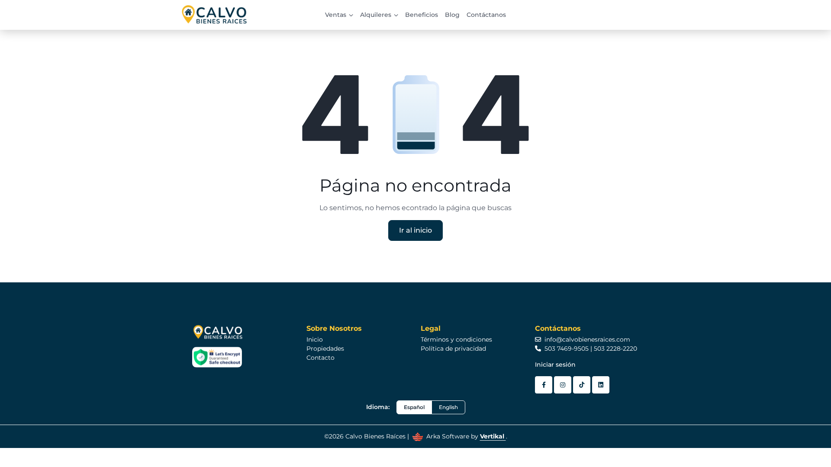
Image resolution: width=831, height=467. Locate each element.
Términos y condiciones (456, 339)
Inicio (314, 339)
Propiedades (325, 348)
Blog (452, 15)
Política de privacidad (453, 348)
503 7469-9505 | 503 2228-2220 (590, 348)
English (448, 407)
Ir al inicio (415, 230)
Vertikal (493, 436)
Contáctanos (486, 15)
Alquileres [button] (375, 15)
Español (414, 407)
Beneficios (421, 15)
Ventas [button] (335, 15)
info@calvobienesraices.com (587, 339)
